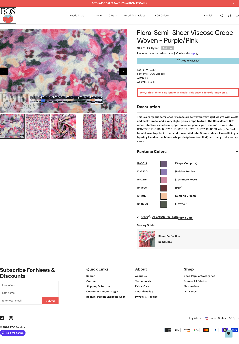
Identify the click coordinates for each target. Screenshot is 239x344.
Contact (91, 281)
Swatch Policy (144, 291)
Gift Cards (190, 291)
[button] (79, 15)
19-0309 (142, 204)
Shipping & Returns (98, 286)
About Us (141, 276)
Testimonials (143, 281)
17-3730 (142, 171)
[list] (63, 71)
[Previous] (4, 71)
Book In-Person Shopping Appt (105, 296)
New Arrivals (191, 286)
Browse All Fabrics (195, 281)
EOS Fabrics (17, 327)
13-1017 (141, 195)
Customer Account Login (102, 291)
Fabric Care (185, 217)
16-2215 (142, 179)
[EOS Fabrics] (8, 15)
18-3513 (142, 163)
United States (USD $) (222, 318)
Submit (50, 301)
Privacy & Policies (146, 296)
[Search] (222, 15)
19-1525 (142, 187)
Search (90, 276)
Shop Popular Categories (199, 276)
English (208, 15)
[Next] (123, 71)
